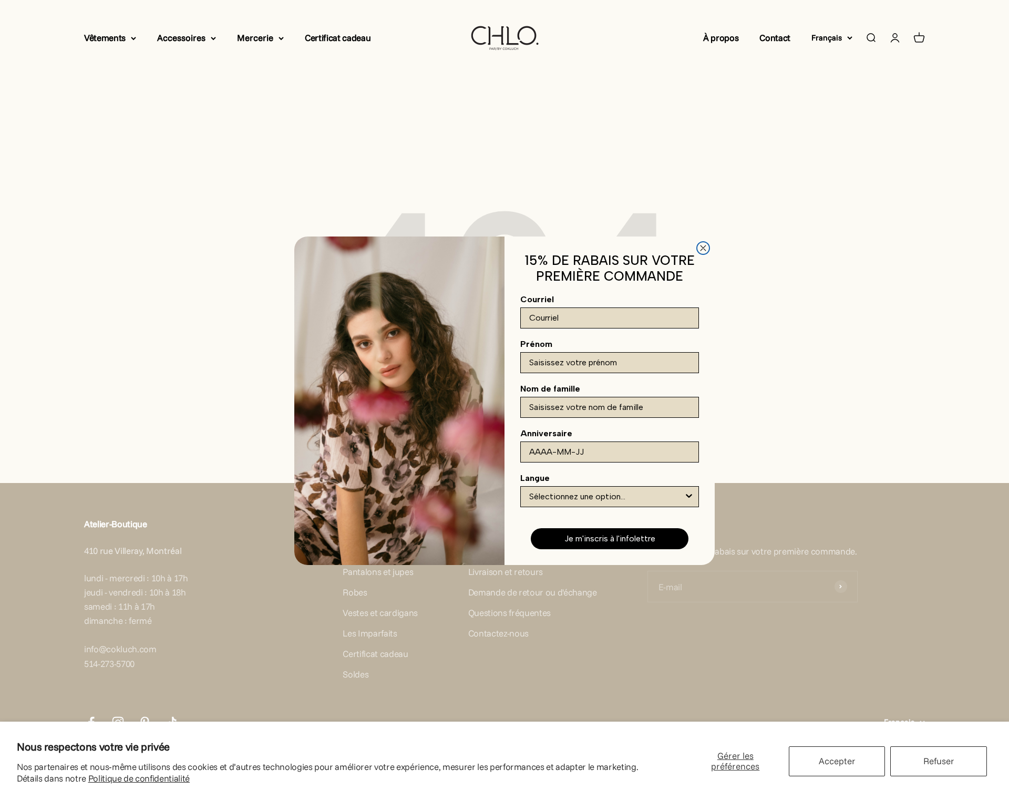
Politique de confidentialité (139, 778)
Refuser (938, 760)
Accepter (837, 760)
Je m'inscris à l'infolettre (609, 538)
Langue (535, 478)
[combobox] (606, 497)
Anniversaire (546, 433)
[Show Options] (689, 497)
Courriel (537, 299)
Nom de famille (550, 389)
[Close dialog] (703, 248)
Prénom (536, 344)
